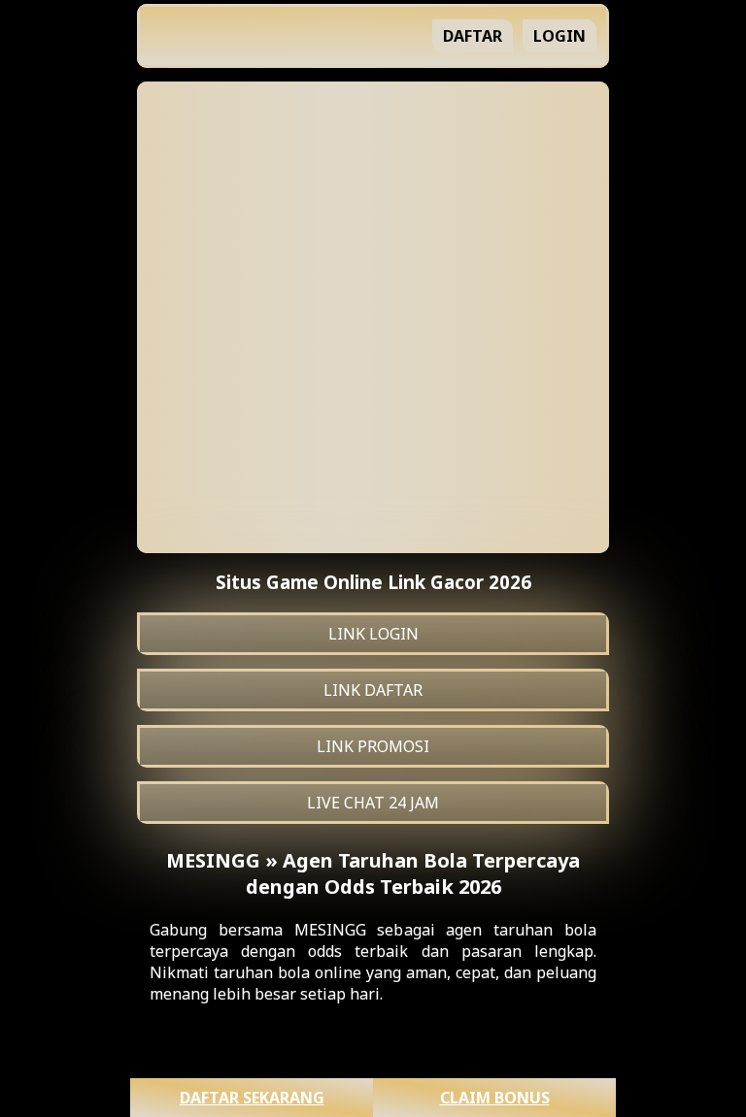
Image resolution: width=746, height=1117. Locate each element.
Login (559, 36)
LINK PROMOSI (373, 746)
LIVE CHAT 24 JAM (373, 802)
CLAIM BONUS (495, 1097)
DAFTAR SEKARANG (252, 1097)
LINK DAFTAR (373, 690)
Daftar (472, 36)
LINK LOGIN (373, 633)
